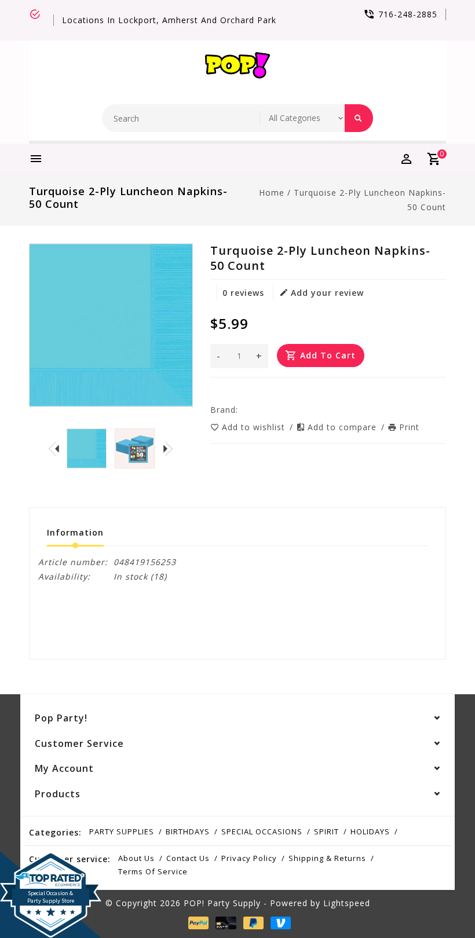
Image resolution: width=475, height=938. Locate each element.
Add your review (327, 292)
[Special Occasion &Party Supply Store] (50, 860)
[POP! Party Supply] (237, 68)
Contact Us (188, 858)
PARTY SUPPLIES (121, 831)
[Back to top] (440, 903)
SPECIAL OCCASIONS (261, 831)
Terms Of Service (153, 871)
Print (409, 427)
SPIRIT (326, 831)
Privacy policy (249, 858)
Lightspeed (346, 902)
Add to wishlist (255, 427)
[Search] (359, 118)
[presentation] (54, 448)
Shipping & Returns (327, 858)
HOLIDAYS (370, 831)
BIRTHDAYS (188, 831)
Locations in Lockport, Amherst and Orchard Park (169, 19)
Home (271, 192)
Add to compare (343, 427)
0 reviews (243, 292)
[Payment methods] (196, 923)
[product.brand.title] (241, 409)
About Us (136, 858)
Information (75, 532)
